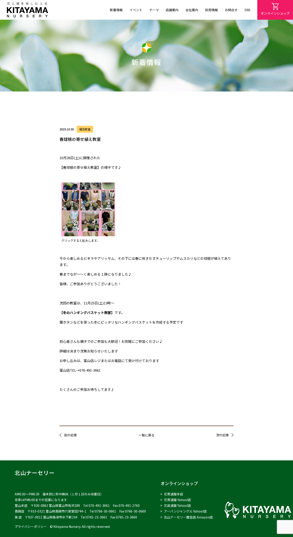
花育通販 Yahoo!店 (177, 499)
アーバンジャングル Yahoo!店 (185, 511)
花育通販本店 (173, 494)
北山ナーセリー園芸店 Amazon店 (188, 517)
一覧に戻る (146, 435)
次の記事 (222, 435)
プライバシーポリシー (31, 526)
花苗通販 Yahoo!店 (177, 505)
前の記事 (70, 435)
